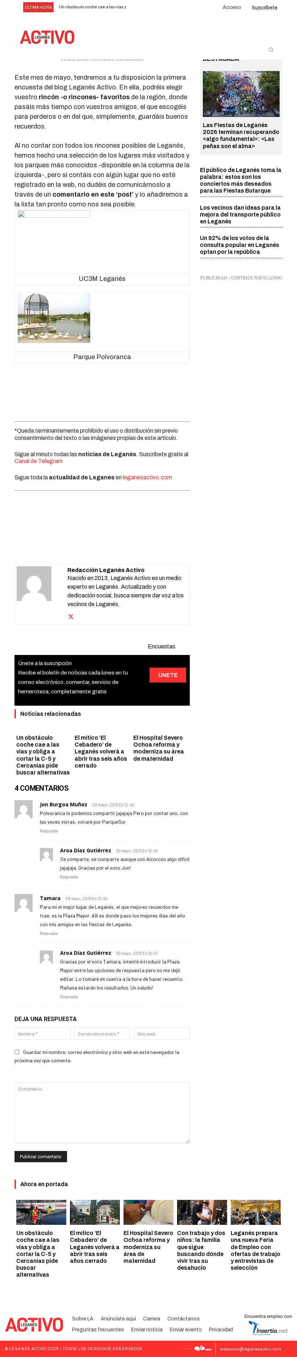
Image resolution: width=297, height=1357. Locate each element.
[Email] (110, 546)
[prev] (137, 7)
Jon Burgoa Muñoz (63, 804)
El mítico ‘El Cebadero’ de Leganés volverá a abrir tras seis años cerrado (101, 752)
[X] (77, 546)
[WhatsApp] (93, 546)
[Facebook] (60, 546)
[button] (271, 49)
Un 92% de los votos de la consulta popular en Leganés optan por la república (239, 245)
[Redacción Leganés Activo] (42, 594)
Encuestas (161, 646)
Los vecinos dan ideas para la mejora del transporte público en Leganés (240, 214)
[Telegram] (127, 546)
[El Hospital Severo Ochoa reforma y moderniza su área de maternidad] (148, 1212)
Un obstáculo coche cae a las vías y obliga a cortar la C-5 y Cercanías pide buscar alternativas (37, 1254)
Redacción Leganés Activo (106, 570)
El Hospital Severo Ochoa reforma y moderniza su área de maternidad (148, 1247)
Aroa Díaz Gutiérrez (85, 850)
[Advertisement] (102, 390)
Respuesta (49, 830)
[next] (149, 7)
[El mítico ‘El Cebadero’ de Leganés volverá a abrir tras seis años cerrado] (95, 1212)
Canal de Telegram (38, 461)
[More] (143, 546)
